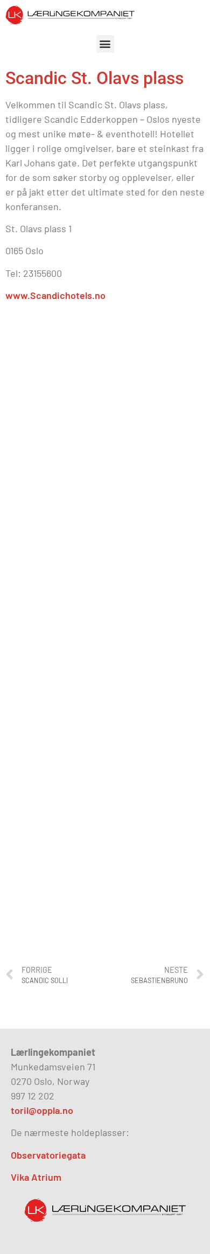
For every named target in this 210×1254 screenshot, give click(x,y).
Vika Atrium (36, 1177)
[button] (105, 44)
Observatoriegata (48, 1155)
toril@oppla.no (42, 1110)
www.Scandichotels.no (56, 295)
